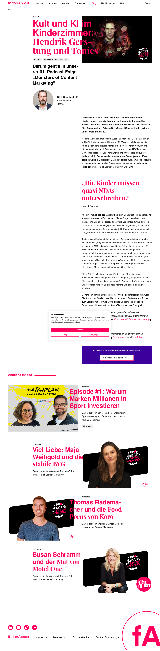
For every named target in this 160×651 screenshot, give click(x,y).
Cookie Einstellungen (108, 637)
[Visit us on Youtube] (34, 627)
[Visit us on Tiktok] (26, 627)
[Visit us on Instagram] (18, 627)
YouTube (137, 337)
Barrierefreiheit (82, 637)
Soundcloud (119, 337)
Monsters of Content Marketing (132, 319)
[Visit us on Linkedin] (10, 627)
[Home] (17, 3)
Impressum (42, 637)
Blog (9, 10)
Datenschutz (60, 637)
